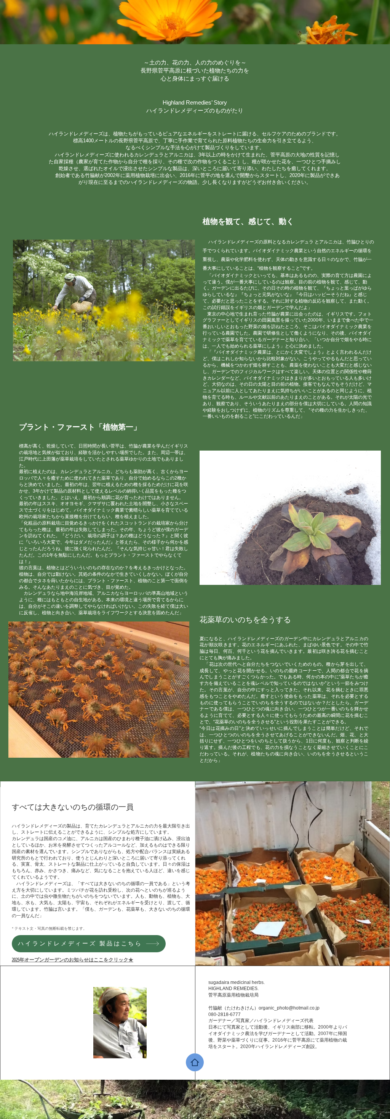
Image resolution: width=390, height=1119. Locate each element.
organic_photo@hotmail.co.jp (289, 1008)
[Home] (195, 1062)
